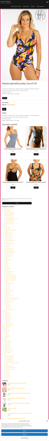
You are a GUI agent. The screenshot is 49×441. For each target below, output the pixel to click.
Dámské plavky (8, 246)
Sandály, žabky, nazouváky (11, 230)
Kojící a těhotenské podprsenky (12, 298)
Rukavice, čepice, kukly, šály (11, 280)
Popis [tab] (4, 109)
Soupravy (8, 270)
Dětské (4, 311)
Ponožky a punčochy (9, 356)
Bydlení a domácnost (7, 208)
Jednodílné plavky (11, 104)
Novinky (6, 333)
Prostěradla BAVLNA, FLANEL (12, 218)
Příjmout (24, 430)
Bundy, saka (8, 237)
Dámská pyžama (8, 232)
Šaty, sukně (8, 242)
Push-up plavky (9, 255)
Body (7, 261)
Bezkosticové (8, 295)
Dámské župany (8, 256)
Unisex (4, 354)
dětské (7, 371)
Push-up (7, 303)
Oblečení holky (8, 318)
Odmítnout (24, 434)
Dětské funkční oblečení (11, 276)
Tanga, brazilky (40, 6)
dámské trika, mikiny (10, 369)
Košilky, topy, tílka (8, 291)
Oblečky (7, 266)
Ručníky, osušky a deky (9, 223)
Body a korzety (8, 227)
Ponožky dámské (9, 357)
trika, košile (8, 323)
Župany (6, 377)
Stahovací (8, 288)
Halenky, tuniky (9, 238)
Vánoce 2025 (7, 334)
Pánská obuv (6, 337)
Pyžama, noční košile (9, 324)
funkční (8, 286)
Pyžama (6, 364)
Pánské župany (8, 349)
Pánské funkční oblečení (11, 278)
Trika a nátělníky (8, 352)
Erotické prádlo (8, 260)
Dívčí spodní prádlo (7, 326)
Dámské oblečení (8, 235)
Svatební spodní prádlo (9, 309)
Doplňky (6, 258)
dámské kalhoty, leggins (11, 367)
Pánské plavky (8, 342)
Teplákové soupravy (10, 243)
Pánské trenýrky (8, 347)
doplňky (7, 372)
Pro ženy (8, 336)
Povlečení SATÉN (9, 217)
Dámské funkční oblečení (11, 275)
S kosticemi (8, 304)
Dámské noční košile (9, 233)
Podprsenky (26, 6)
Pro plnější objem (9, 301)
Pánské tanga (7, 346)
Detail (4, 98)
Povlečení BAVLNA (9, 212)
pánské (7, 374)
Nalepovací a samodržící (11, 299)
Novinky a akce (6, 329)
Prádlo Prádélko (5, 1)
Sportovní (8, 285)
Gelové (7, 296)
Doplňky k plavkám (10, 248)
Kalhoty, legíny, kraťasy (10, 240)
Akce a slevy (7, 331)
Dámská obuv (7, 228)
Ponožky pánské (9, 359)
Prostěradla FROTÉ (10, 220)
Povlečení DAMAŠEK (10, 213)
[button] (47, 421)
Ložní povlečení (8, 210)
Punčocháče (8, 268)
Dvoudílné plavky (9, 250)
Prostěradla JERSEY (10, 222)
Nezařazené (5, 328)
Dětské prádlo (7, 314)
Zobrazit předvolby (24, 438)
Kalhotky (6, 281)
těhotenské (8, 376)
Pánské (33, 6)
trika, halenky (8, 319)
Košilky (7, 265)
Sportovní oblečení (16, 6)
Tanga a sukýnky (9, 271)
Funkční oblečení (8, 273)
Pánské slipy (7, 344)
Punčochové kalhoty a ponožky (12, 362)
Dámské (5, 225)
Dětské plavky (7, 313)
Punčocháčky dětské (10, 361)
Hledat (17, 203)
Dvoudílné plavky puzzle (11, 251)
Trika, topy (8, 245)
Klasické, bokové (9, 283)
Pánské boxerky (8, 341)
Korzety (7, 263)
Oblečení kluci (7, 321)
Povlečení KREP (9, 215)
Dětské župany (8, 316)
